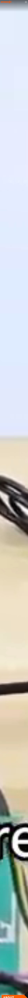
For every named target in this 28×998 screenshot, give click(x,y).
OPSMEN (6, 2)
